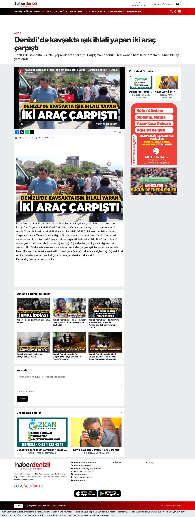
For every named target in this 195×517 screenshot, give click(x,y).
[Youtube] (35, 486)
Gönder (22, 399)
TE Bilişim (177, 506)
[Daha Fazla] (32, 132)
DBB (80, 11)
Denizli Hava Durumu (83, 466)
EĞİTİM (28, 11)
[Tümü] (121, 413)
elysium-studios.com (59, 515)
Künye (151, 463)
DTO (87, 11)
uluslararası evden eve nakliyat (161, 512)
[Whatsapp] (40, 486)
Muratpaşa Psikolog (73, 512)
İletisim (118, 463)
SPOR (73, 11)
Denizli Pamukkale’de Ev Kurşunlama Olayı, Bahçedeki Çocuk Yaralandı (67, 356)
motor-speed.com (79, 515)
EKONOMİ (39, 11)
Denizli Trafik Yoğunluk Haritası (87, 469)
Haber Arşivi (79, 480)
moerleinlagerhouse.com (101, 515)
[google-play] (109, 493)
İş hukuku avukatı (8, 512)
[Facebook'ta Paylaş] (17, 132)
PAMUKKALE (98, 11)
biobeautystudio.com (38, 515)
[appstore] (86, 493)
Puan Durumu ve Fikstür (84, 471)
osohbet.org (6, 515)
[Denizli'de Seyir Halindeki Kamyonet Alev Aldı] (33, 342)
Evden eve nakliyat (108, 512)
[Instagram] (31, 486)
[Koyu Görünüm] (175, 12)
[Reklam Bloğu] (154, 134)
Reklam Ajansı (56, 512)
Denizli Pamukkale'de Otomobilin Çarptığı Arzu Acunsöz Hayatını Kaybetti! (69, 322)
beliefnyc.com (20, 515)
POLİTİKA (52, 11)
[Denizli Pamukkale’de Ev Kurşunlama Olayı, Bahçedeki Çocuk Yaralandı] (69, 342)
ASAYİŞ (18, 11)
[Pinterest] (26, 486)
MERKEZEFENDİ (115, 11)
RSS (19, 506)
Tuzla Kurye (22, 512)
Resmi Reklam (133, 11)
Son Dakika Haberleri (83, 477)
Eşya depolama (91, 512)
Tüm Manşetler (80, 474)
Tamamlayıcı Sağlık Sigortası (132, 512)
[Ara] (171, 12)
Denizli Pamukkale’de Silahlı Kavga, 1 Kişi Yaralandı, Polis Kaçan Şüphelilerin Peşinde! (102, 356)
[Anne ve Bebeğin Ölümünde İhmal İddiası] (33, 308)
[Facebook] (16, 486)
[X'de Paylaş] (22, 132)
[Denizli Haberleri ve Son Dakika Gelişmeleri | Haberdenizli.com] (26, 4)
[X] (21, 486)
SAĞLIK (64, 11)
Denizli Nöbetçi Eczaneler (85, 463)
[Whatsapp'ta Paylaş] (27, 132)
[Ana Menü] (179, 12)
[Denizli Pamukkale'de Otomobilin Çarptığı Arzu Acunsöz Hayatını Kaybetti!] (69, 308)
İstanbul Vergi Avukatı (39, 512)
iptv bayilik (182, 512)
